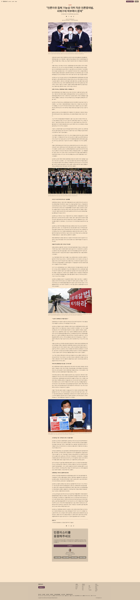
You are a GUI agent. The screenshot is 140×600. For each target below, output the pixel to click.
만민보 (16, 1)
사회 (82, 587)
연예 (89, 586)
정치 (82, 586)
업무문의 (51, 594)
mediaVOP (96, 585)
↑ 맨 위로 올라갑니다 (98, 597)
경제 (82, 588)
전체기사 (83, 585)
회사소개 (39, 594)
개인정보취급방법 (57, 594)
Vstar (76, 588)
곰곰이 (96, 587)
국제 (82, 589)
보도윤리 (43, 594)
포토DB (96, 589)
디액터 (96, 588)
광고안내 (47, 594)
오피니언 (9, 1)
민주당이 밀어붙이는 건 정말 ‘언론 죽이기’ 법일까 (62, 522)
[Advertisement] (70, 570)
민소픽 (13, 1)
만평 (96, 590)
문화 (89, 585)
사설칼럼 (90, 589)
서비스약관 (63, 594)
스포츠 (90, 587)
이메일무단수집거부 (69, 594)
